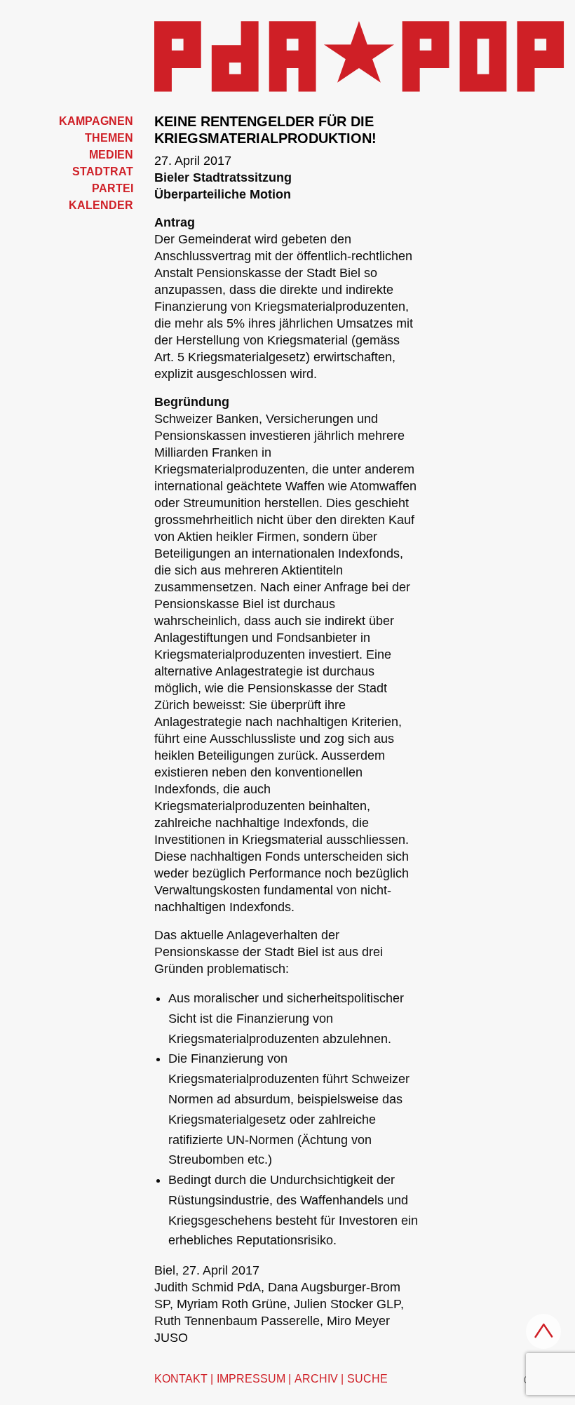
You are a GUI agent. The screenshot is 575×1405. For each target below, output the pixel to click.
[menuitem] (72, 121)
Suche (367, 1379)
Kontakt (181, 1379)
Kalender (101, 205)
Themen (109, 138)
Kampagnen (96, 121)
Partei (112, 188)
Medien (111, 155)
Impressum (251, 1379)
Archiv (316, 1379)
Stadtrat (102, 171)
